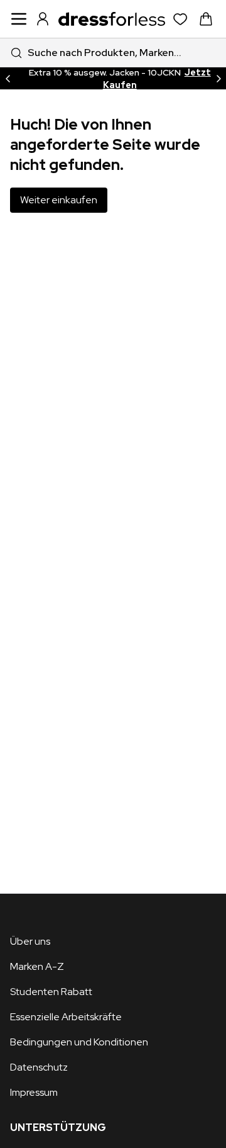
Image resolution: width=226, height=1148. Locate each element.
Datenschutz (39, 1067)
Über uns (30, 941)
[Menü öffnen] (19, 19)
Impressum (34, 1092)
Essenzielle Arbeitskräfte (66, 1016)
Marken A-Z (37, 966)
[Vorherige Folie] (7, 78)
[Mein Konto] (42, 18)
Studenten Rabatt (51, 991)
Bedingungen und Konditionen (79, 1042)
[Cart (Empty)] (205, 18)
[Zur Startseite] (111, 18)
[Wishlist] (180, 19)
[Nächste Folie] (218, 78)
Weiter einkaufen (58, 199)
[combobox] (113, 52)
